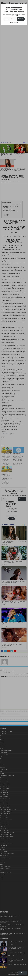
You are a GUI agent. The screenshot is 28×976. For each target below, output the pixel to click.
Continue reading (14, 22)
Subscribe (20, 18)
